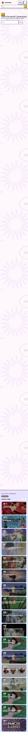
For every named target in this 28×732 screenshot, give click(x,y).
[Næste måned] (25, 499)
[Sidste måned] (23, 499)
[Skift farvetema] (25, 2)
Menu (20, 2)
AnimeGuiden (9, 2)
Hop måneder (5, 496)
